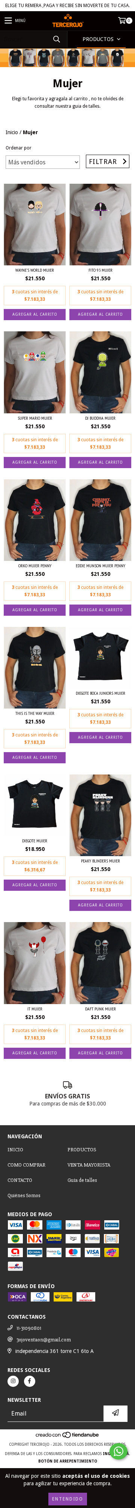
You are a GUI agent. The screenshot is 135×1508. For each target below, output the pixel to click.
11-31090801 (28, 1328)
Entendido (67, 1499)
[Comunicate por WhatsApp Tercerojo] (119, 1451)
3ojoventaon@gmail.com (43, 1340)
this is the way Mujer (34, 713)
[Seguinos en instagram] (13, 1381)
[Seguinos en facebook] (29, 1381)
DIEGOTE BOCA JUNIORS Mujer (100, 693)
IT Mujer (34, 1009)
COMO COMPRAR (26, 1165)
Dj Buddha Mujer (100, 418)
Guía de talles (82, 1180)
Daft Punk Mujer (100, 1009)
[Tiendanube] (67, 1437)
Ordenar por (19, 148)
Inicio (12, 132)
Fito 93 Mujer (100, 270)
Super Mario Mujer (35, 418)
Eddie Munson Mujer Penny (100, 565)
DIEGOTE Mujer (34, 840)
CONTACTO (20, 1180)
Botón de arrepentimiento (67, 1461)
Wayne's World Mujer (34, 270)
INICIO (15, 1149)
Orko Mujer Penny (34, 565)
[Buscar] (56, 39)
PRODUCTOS (82, 1149)
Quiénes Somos (24, 1195)
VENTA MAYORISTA (89, 1165)
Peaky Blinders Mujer (100, 861)
